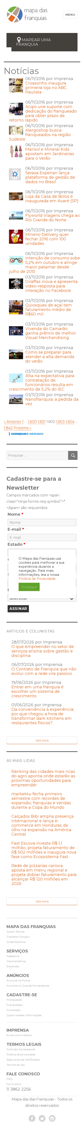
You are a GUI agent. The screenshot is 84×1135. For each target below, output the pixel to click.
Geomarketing (16, 961)
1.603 (60, 422)
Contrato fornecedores (20, 1049)
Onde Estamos (16, 942)
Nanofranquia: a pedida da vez (52, 401)
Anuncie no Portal (18, 980)
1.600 (32, 422)
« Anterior (12, 422)
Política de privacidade (20, 1054)
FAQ (9, 1079)
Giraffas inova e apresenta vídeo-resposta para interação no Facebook (51, 286)
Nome (15, 514)
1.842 (8, 428)
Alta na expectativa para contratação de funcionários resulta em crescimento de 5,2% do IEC (42, 382)
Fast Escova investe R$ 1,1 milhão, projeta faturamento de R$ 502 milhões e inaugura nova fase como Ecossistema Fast (43, 850)
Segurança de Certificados (23, 1059)
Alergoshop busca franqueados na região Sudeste (40, 135)
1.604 (70, 422)
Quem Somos (15, 931)
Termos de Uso (15, 1064)
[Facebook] (32, 1118)
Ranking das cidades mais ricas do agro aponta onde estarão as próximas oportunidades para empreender (43, 778)
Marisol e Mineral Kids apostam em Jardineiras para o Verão (49, 154)
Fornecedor (13, 1010)
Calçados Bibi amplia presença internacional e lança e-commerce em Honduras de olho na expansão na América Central (42, 825)
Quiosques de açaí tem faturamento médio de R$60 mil (48, 310)
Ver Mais (42, 740)
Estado (16, 544)
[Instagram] (52, 1118)
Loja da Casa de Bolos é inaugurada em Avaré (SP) (51, 198)
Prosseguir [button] (29, 587)
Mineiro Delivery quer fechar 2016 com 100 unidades (47, 239)
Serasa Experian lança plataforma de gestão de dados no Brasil (50, 177)
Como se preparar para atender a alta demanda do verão (49, 357)
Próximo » (22, 428)
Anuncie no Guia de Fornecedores (27, 985)
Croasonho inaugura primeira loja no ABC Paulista (46, 88)
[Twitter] (42, 1118)
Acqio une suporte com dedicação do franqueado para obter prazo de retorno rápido (43, 113)
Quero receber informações (23, 1015)
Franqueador (14, 1005)
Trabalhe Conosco (18, 936)
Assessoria (12, 956)
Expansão (12, 966)
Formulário (13, 1084)
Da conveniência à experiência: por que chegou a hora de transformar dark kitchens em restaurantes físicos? (42, 716)
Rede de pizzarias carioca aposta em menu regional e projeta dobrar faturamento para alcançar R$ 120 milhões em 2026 (44, 874)
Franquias (19, 433)
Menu (70, 14)
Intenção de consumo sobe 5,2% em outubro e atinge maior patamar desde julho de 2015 (44, 265)
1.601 (41, 422)
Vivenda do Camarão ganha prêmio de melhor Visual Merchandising (50, 333)
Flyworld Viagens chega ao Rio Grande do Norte (52, 217)
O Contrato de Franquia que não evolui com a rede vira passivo (43, 671)
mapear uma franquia (33, 42)
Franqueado (14, 999)
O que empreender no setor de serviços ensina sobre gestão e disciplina (42, 651)
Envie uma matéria (19, 1035)
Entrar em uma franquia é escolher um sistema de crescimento (37, 691)
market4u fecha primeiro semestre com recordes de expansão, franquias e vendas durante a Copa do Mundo (41, 800)
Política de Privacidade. (37, 579)
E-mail (16, 529)
